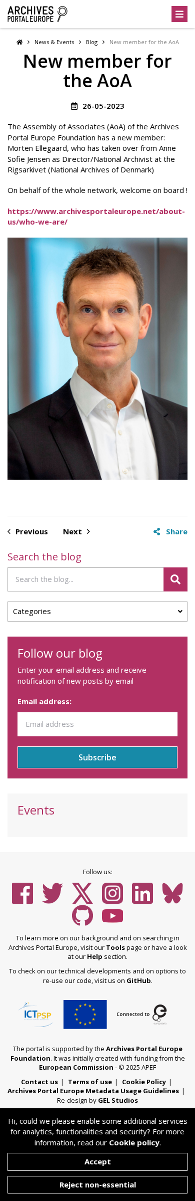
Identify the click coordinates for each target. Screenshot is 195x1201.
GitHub (138, 980)
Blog (92, 42)
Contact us (39, 1081)
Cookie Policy (144, 1081)
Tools (115, 947)
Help (94, 956)
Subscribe (97, 757)
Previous (31, 531)
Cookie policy (134, 1142)
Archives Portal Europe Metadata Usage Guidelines (93, 1090)
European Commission (76, 1067)
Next (73, 531)
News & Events (54, 42)
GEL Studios (118, 1100)
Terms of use (90, 1081)
